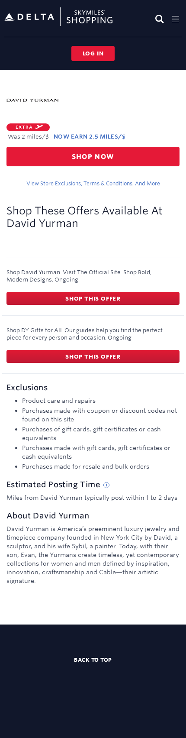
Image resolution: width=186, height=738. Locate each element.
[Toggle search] (161, 19)
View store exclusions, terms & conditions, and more (93, 183)
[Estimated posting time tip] (106, 485)
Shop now (93, 156)
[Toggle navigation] (176, 19)
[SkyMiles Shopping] (58, 17)
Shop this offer (93, 298)
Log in (93, 53)
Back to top (93, 659)
